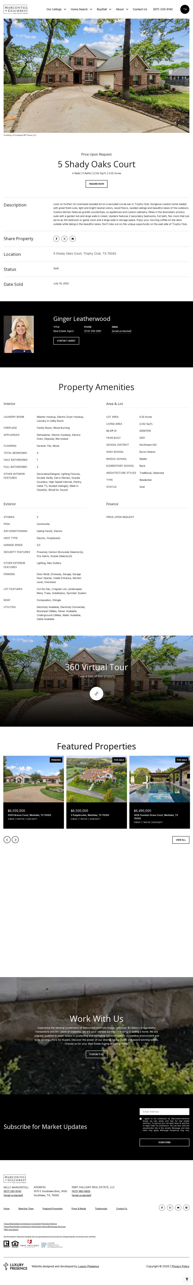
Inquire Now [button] (96, 184)
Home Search (79, 9)
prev (7, 839)
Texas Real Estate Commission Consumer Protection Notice (30, 1224)
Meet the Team (26, 1208)
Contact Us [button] (96, 1054)
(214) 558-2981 (92, 331)
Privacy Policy (149, 1133)
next (15, 839)
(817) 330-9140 (163, 9)
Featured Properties (53, 1208)
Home (6, 1208)
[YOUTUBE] (178, 1208)
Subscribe (164, 1142)
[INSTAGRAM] (170, 1208)
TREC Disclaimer (11, 1230)
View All (181, 840)
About (120, 9)
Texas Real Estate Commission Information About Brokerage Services (35, 1226)
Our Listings (54, 9)
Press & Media (79, 1208)
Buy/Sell (102, 9)
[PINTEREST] (186, 1208)
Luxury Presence (88, 1266)
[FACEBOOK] (162, 1208)
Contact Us (121, 1208)
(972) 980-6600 (81, 1191)
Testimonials (101, 1208)
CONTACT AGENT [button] (66, 340)
